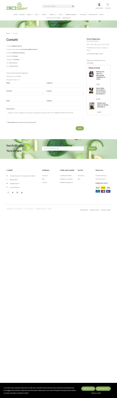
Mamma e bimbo (71, 14)
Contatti (44, 182)
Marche (22, 14)
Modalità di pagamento (66, 182)
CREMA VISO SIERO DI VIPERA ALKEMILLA (102, 105)
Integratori (93, 14)
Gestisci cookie (96, 393)
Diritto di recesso (100, 179)
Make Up (53, 14)
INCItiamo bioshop (19, 53)
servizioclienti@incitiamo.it (29, 49)
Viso (36, 14)
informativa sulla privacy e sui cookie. (42, 390)
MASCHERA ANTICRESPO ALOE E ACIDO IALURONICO (101, 91)
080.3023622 (13, 179)
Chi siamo (45, 175)
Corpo (44, 14)
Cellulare (49, 100)
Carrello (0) (108, 8)
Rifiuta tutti (88, 388)
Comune (49, 91)
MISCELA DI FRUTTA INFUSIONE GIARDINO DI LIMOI (100, 75)
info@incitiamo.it (16, 46)
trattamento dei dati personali (26, 122)
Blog (43, 179)
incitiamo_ (16, 59)
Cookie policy (84, 210)
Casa (61, 14)
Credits (49, 209)
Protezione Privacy (101, 175)
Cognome (49, 83)
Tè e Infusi (83, 14)
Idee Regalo (66, 18)
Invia (80, 128)
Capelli (29, 14)
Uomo (101, 14)
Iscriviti (92, 148)
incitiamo (15, 56)
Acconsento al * (22, 122)
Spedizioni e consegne (66, 179)
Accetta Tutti (103, 388)
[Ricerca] (72, 6)
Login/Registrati (99, 8)
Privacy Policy (94, 210)
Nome (8, 83)
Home (15, 14)
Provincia (9, 91)
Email (8, 100)
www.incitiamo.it (15, 187)
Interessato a (10, 109)
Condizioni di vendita (66, 175)
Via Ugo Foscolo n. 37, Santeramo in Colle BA (22, 176)
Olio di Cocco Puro (53, 18)
